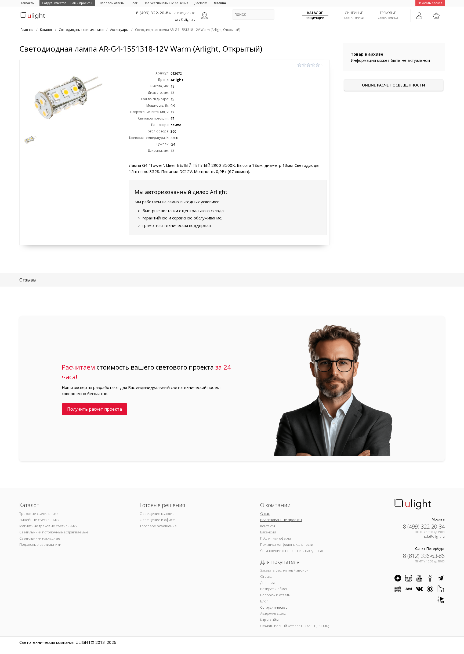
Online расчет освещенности (393, 85)
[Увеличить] (68, 97)
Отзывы (27, 280)
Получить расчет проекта (94, 409)
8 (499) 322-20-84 (153, 12)
